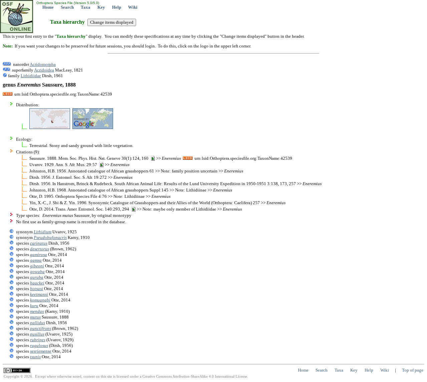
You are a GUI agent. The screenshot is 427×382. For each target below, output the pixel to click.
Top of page (412, 370)
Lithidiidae (31, 75)
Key (101, 7)
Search (67, 7)
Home (48, 7)
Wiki (132, 7)
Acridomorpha (43, 64)
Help (116, 7)
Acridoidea (44, 70)
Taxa (85, 7)
